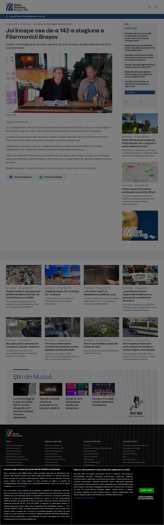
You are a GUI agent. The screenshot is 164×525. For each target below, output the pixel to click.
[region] (82, 495)
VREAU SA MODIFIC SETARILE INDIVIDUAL (146, 497)
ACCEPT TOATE (146, 490)
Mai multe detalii (18, 486)
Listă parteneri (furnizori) (84, 498)
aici (64, 506)
